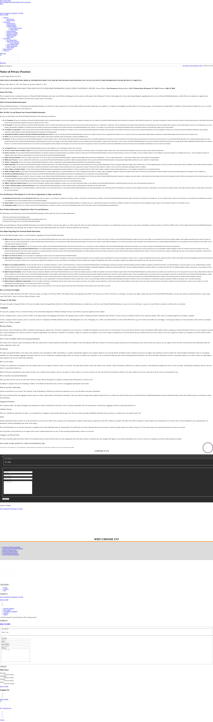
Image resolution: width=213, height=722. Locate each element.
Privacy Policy (7, 610)
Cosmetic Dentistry (12, 26)
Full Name (6, 470)
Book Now (3, 53)
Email (5, 473)
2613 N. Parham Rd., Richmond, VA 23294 (11, 13)
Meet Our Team (11, 20)
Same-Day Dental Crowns (9, 550)
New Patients (6, 38)
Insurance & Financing (13, 41)
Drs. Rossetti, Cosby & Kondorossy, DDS (192, 65)
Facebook (5, 589)
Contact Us (6, 50)
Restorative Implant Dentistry (10, 551)
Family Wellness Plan (12, 44)
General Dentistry (11, 31)
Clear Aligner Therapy (16, 28)
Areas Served (10, 19)
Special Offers (10, 47)
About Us (5, 17)
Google (5, 587)
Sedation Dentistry (11, 25)
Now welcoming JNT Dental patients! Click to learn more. (15, 2)
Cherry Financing (14, 43)
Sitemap (5, 614)
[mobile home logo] (9, 61)
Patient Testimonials (12, 46)
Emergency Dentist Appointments (11, 547)
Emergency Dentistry (12, 32)
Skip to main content (5, 0)
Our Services (6, 22)
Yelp (4, 590)
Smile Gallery (10, 37)
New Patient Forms (12, 40)
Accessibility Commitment (10, 611)
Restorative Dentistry (12, 34)
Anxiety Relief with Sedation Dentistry (12, 548)
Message (6, 480)
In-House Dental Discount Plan (10, 554)
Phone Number (8, 477)
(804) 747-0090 (4, 14)
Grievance (6, 613)
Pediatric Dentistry (11, 35)
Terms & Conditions (8, 608)
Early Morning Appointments (10, 553)
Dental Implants (11, 23)
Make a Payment (7, 49)
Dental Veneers (14, 29)
